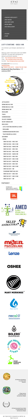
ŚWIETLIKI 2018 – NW (8, 169)
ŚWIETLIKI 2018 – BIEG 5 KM (10, 164)
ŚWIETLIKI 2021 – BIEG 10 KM (10, 151)
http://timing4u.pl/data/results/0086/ (13, 57)
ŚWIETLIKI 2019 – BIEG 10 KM (10, 159)
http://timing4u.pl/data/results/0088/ (15, 61)
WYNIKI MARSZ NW (6, 109)
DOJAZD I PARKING (6, 119)
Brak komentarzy (14, 63)
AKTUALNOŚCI (5, 102)
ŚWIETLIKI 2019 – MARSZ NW (10, 161)
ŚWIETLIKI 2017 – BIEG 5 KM (10, 174)
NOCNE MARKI (8, 24)
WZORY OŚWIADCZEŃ (7, 122)
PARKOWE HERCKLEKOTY (11, 17)
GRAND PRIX (5, 29)
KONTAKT (4, 38)
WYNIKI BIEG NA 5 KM (7, 104)
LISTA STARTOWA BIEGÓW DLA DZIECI (12, 127)
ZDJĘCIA (7, 33)
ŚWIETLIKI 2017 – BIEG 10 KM (10, 176)
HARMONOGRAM (5, 65)
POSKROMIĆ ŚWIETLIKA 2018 (10, 171)
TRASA (4, 114)
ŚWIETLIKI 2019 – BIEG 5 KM (10, 156)
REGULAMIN (5, 112)
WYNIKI (4, 139)
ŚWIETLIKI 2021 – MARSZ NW (10, 154)
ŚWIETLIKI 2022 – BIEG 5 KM (10, 141)
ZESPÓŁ (4, 13)
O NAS (4, 10)
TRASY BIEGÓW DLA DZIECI (9, 134)
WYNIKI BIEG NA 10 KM (7, 107)
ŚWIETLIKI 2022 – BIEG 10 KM (10, 144)
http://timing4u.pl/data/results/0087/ (14, 59)
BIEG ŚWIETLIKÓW (9, 22)
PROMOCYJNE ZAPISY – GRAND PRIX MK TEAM (15, 67)
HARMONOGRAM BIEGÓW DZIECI (11, 131)
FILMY (6, 36)
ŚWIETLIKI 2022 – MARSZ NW (10, 146)
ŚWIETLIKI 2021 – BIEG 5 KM (10, 149)
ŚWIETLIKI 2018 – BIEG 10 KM (10, 166)
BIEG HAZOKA (8, 19)
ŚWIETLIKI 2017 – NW (8, 178)
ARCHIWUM (5, 136)
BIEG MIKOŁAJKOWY (10, 26)
